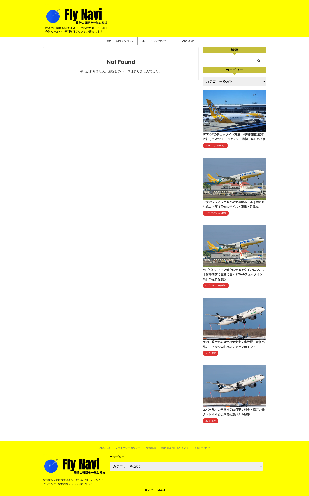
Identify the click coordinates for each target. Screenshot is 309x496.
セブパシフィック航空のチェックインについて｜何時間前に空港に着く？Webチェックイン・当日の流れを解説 (234, 274)
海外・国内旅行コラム (121, 40)
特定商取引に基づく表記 (175, 447)
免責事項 (151, 447)
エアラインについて (154, 40)
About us (188, 40)
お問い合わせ (202, 447)
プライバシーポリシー (127, 447)
